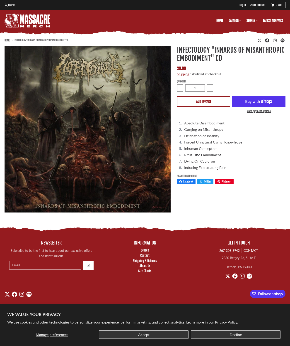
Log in (242, 5)
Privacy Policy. (226, 322)
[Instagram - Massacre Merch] (275, 40)
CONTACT (251, 250)
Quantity (181, 81)
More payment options (259, 111)
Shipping (183, 74)
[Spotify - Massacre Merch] (282, 40)
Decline (236, 334)
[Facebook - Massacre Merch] (267, 40)
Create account (257, 5)
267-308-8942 (229, 250)
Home (7, 40)
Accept (144, 334)
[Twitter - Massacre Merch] (259, 40)
